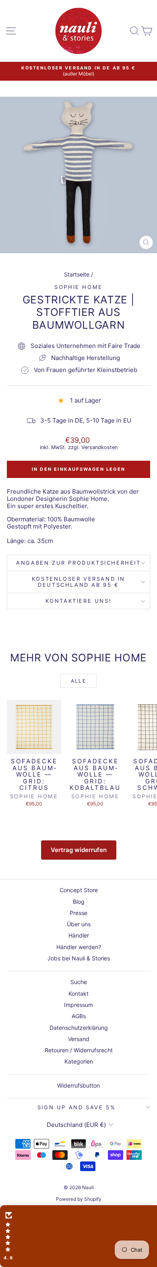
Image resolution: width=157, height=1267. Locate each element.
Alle (79, 681)
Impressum (78, 1004)
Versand (78, 1038)
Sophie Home (78, 287)
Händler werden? (78, 947)
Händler (78, 935)
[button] (78, 1236)
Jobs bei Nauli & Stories (79, 958)
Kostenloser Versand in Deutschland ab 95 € (78, 582)
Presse (78, 912)
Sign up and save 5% (76, 1107)
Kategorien (78, 1061)
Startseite (76, 274)
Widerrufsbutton (78, 1085)
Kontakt (78, 993)
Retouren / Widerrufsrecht (79, 1050)
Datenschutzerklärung (79, 1027)
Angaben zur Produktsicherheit (78, 562)
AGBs (79, 1016)
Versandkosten (99, 447)
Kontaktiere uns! (78, 601)
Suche (78, 981)
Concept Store (79, 890)
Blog (79, 901)
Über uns (79, 924)
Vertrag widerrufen (79, 850)
